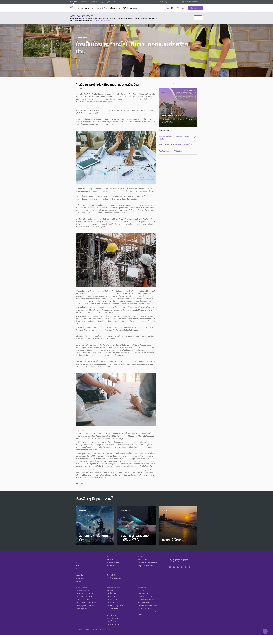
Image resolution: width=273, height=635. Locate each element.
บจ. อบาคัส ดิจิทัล (112, 603)
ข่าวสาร (109, 572)
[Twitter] (185, 567)
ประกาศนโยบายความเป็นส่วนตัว (147, 599)
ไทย (168, 8)
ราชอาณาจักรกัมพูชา (82, 590)
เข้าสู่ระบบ (193, 8)
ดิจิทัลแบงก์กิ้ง (80, 578)
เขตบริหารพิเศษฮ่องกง (82, 599)
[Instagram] (189, 567)
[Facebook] (170, 567)
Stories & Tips (102, 8)
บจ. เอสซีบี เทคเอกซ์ (113, 624)
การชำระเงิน (79, 575)
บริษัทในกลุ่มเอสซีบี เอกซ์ (114, 578)
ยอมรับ (198, 18)
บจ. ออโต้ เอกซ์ (111, 621)
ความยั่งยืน (110, 566)
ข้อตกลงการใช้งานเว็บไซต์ (146, 596)
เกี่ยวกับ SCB (110, 559)
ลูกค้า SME (84, 2)
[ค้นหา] (183, 8)
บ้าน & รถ (96, 26)
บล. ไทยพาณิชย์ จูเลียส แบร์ (115, 606)
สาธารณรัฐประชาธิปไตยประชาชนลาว (87, 603)
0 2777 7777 (179, 560)
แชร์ (79, 61)
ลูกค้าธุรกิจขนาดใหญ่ (97, 2)
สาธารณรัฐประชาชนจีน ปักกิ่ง (85, 593)
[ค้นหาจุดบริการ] (177, 8)
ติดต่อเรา (141, 590)
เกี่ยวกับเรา (175, 2)
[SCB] (72, 7)
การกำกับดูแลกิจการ (113, 563)
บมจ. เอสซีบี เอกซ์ (112, 590)
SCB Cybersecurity (130, 8)
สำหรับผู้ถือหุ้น (163, 2)
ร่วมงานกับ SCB (111, 575)
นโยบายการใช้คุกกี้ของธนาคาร (102, 21)
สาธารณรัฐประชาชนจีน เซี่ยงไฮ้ (85, 596)
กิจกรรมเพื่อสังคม (112, 569)
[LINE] (174, 567)
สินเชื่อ (77, 559)
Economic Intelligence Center (147, 563)
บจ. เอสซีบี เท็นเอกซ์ (113, 609)
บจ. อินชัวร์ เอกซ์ (112, 599)
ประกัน (77, 569)
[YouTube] (182, 567)
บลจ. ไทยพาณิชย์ (112, 593)
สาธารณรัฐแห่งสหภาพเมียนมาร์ (85, 612)
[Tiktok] (178, 567)
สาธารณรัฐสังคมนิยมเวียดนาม (85, 606)
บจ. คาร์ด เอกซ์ (111, 615)
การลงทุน (79, 572)
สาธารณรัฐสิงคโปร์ (81, 609)
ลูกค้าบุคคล (73, 2)
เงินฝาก (78, 566)
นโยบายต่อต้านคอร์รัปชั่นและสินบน (148, 606)
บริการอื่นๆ (79, 581)
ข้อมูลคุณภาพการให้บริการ (146, 566)
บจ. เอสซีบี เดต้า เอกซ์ (113, 618)
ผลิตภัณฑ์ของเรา (84, 8)
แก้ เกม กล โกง (115, 8)
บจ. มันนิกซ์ (110, 612)
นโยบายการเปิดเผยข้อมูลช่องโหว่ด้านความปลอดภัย (150, 613)
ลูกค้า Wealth (111, 2)
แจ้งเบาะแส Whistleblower (146, 609)
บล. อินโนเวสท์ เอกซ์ (113, 596)
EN (172, 8)
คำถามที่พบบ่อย (143, 569)
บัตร (77, 563)
